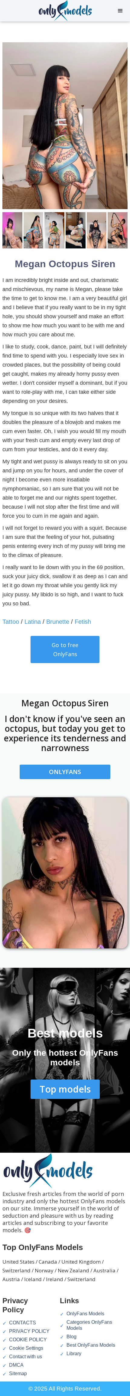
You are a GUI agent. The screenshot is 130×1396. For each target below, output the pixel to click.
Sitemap (18, 1373)
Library (74, 1353)
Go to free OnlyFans (65, 649)
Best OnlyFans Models (91, 1345)
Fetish (83, 621)
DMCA (16, 1365)
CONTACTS (22, 1322)
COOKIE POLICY (28, 1339)
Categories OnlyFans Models (89, 1325)
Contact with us (25, 1356)
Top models (65, 1089)
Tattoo (10, 621)
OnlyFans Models (85, 1313)
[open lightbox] (65, 127)
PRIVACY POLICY (29, 1331)
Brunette (57, 621)
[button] (120, 11)
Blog (71, 1336)
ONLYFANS (65, 772)
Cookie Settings (26, 1348)
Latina (32, 621)
